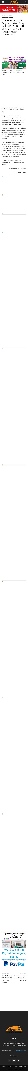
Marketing (9, 1066)
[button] (2, 2)
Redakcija (7, 34)
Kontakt (3, 1066)
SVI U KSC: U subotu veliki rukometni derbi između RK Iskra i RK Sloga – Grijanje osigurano (7, 979)
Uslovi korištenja (22, 1066)
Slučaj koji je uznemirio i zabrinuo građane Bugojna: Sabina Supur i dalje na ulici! (20, 978)
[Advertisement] (14, 91)
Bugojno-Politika (10, 15)
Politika (10, 17)
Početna (3, 15)
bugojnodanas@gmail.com (19, 1050)
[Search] (26, 2)
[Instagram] (14, 1060)
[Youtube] (18, 1060)
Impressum (15, 1066)
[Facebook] (9, 1060)
